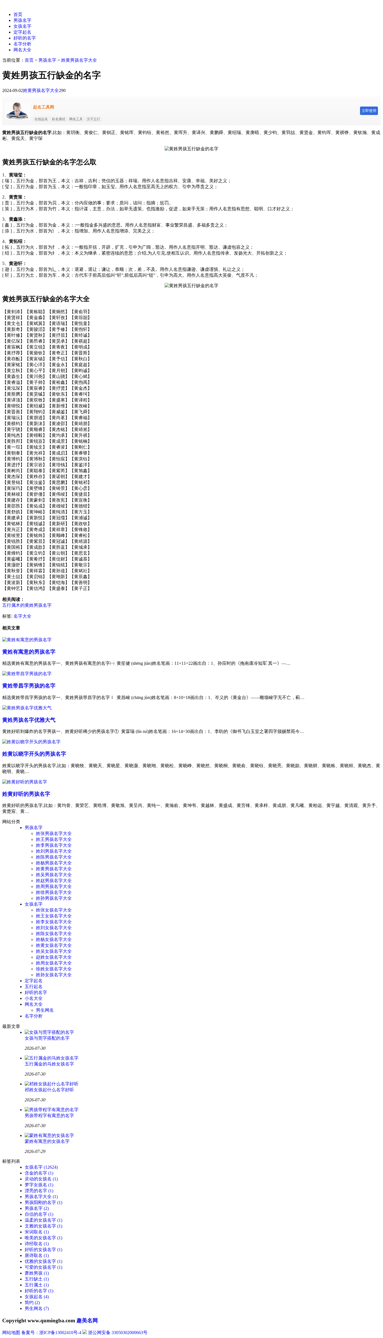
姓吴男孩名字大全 (54, 874)
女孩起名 (37, 1296)
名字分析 (22, 43)
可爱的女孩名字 (43, 1267)
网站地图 (11, 1332)
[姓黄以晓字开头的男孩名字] (31, 741)
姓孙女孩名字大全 (54, 974)
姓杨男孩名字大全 (54, 863)
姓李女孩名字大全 (54, 921)
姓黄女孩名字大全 (54, 945)
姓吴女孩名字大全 (54, 951)
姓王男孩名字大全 (54, 839)
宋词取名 (37, 1231)
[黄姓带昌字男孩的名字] (27, 673)
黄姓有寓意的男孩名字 (29, 652)
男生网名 (45, 1010)
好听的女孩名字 (43, 1249)
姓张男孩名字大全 (54, 833)
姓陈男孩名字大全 (54, 857)
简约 (32, 1302)
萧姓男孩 (37, 1273)
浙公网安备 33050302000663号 (117, 1332)
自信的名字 (39, 1214)
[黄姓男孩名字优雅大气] (27, 707)
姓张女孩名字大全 (54, 910)
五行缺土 (37, 1279)
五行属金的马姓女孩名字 (49, 1064)
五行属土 (37, 1284)
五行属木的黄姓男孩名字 (27, 605)
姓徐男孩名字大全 (54, 892)
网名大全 (22, 49)
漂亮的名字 (39, 1190)
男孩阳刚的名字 (43, 1202)
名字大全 (22, 616)
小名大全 (34, 998)
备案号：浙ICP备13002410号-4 (51, 1332)
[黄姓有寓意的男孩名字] (27, 639)
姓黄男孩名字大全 (79, 60)
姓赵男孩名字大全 (54, 880)
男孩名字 (22, 20)
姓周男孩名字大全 (54, 886)
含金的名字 (39, 1173)
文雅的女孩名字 (43, 1226)
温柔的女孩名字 (43, 1220)
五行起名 (34, 986)
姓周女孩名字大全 (54, 963)
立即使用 (369, 111)
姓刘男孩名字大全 (54, 851)
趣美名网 (87, 1320)
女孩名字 (22, 26)
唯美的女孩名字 (43, 1237)
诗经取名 (37, 1243)
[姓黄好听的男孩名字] (24, 781)
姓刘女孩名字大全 (54, 927)
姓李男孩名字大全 (54, 845)
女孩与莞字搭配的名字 (47, 1038)
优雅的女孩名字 (43, 1261)
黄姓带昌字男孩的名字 (29, 686)
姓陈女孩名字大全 (54, 933)
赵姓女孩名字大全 (54, 957)
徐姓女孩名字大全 (54, 968)
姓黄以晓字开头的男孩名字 (34, 754)
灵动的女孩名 (41, 1178)
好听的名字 (24, 38)
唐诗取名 (37, 1255)
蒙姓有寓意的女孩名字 (47, 1141)
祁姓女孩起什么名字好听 (49, 1089)
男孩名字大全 (41, 1196)
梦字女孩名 (39, 1184)
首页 (17, 14)
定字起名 (22, 32)
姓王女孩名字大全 (54, 915)
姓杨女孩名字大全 (54, 939)
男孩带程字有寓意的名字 (49, 1115)
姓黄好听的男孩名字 (26, 794)
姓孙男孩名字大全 (54, 898)
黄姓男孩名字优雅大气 (29, 720)
